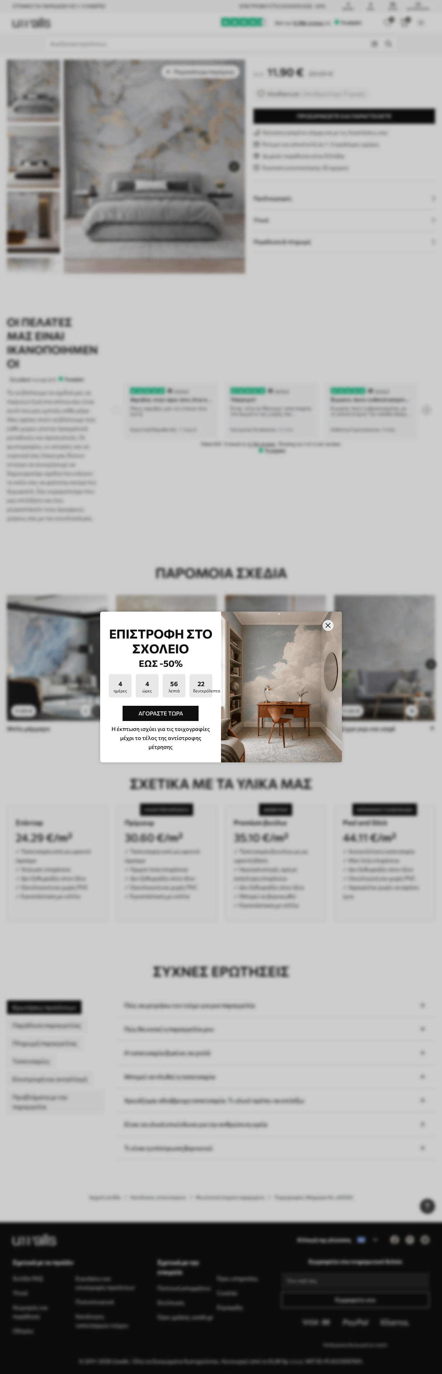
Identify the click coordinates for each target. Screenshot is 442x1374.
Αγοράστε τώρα (160, 713)
